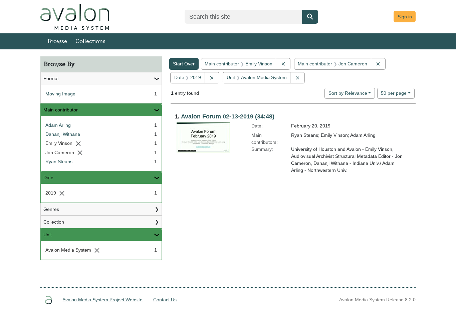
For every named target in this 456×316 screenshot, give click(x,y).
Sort (347, 93)
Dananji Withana (62, 134)
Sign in (405, 16)
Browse (57, 41)
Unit (47, 234)
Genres (51, 209)
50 (394, 93)
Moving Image (60, 93)
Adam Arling (58, 125)
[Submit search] (310, 17)
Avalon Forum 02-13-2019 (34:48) (227, 116)
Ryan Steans (58, 161)
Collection (53, 222)
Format (51, 78)
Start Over (184, 63)
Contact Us (165, 299)
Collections (90, 41)
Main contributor (60, 109)
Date (48, 177)
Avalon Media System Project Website (102, 299)
